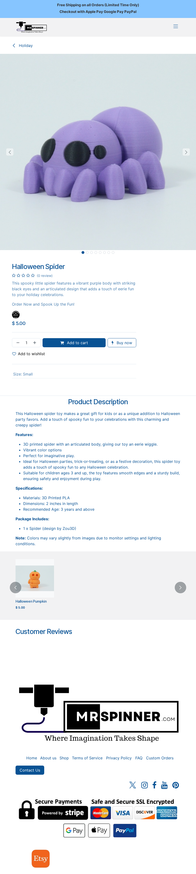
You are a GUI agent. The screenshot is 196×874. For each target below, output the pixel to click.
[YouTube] (164, 785)
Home (31, 758)
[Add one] (35, 342)
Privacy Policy (119, 758)
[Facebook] (154, 785)
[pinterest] (175, 785)
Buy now (123, 342)
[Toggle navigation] (175, 26)
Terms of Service (87, 758)
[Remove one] (17, 342)
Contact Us (30, 770)
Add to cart (77, 342)
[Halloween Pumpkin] (35, 578)
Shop (64, 758)
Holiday (25, 45)
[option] (98, 587)
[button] (10, 152)
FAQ (138, 758)
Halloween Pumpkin (31, 601)
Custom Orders (160, 758)
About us (48, 758)
